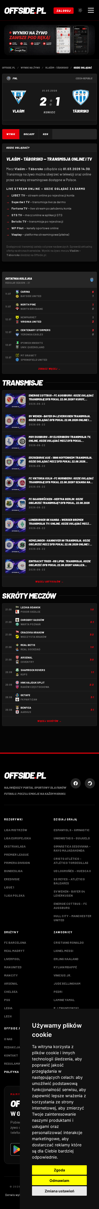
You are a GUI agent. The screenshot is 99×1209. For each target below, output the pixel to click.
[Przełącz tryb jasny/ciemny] (80, 10)
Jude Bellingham (67, 983)
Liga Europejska (17, 838)
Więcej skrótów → (49, 721)
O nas (8, 1039)
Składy (29, 134)
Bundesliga (13, 871)
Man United (13, 967)
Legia (8, 1008)
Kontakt (11, 1055)
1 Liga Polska (14, 895)
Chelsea (11, 991)
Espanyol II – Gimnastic (72, 830)
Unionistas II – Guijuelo (72, 838)
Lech (8, 1016)
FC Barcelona (15, 942)
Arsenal (11, 983)
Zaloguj (64, 10)
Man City (11, 975)
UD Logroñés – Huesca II (72, 871)
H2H (45, 134)
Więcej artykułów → (49, 581)
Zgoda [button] (59, 1170)
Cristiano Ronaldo (69, 942)
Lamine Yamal (64, 1000)
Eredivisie (12, 879)
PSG (7, 1000)
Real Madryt (14, 950)
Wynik (10, 134)
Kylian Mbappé (65, 967)
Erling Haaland (66, 959)
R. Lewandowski (66, 1008)
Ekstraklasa (15, 846)
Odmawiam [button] (59, 1180)
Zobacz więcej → (49, 368)
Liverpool (12, 959)
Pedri (58, 991)
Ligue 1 (9, 887)
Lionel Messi (63, 950)
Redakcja (12, 1047)
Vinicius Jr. (62, 975)
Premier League (16, 854)
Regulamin (12, 1063)
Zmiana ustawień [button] (59, 1191)
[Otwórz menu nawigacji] (91, 10)
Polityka (11, 1071)
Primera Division (17, 862)
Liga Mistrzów (15, 830)
